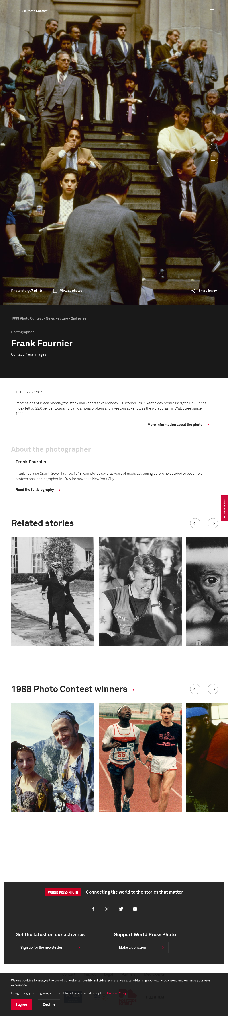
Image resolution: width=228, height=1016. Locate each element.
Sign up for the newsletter (41, 947)
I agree (21, 1004)
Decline (49, 1004)
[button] (195, 523)
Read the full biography (35, 490)
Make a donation (132, 947)
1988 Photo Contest (33, 11)
